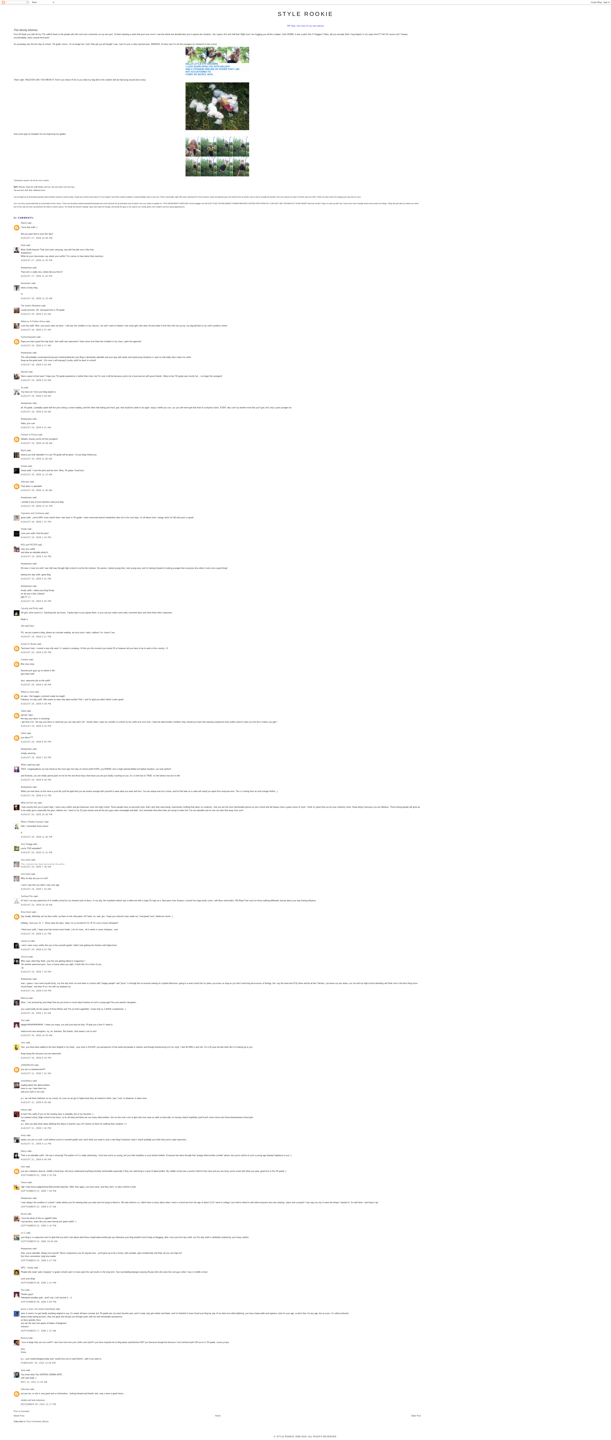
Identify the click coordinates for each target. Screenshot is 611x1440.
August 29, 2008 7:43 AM (36, 889)
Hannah (24, 372)
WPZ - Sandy (27, 1267)
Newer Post (19, 1416)
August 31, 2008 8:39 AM (36, 1102)
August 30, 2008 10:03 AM (36, 1035)
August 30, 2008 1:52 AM (36, 1013)
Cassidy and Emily (29, 608)
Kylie (23, 245)
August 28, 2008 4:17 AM (36, 345)
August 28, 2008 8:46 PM (36, 780)
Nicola (24, 1214)
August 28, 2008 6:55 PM (36, 742)
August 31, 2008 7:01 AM (36, 1073)
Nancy (24, 1151)
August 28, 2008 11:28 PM (36, 837)
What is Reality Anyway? (32, 822)
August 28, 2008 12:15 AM (36, 298)
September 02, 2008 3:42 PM (38, 1225)
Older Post (416, 1416)
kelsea (24, 1110)
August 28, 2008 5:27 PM (36, 636)
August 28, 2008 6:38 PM (36, 684)
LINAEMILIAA (27, 1065)
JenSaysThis (27, 896)
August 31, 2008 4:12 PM (36, 1144)
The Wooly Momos (26, 30)
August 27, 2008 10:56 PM (37, 238)
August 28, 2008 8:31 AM (36, 427)
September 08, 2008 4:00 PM (38, 1302)
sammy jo (25, 941)
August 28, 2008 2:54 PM (36, 556)
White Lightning (28, 765)
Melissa (24, 998)
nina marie (25, 860)
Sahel (23, 711)
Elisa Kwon (26, 912)
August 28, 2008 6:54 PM (36, 726)
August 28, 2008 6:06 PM (36, 652)
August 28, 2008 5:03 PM (36, 601)
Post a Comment (21, 1411)
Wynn (23, 450)
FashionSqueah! (28, 337)
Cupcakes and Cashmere (32, 513)
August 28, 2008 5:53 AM (36, 380)
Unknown (25, 482)
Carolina (24, 659)
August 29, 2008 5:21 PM (36, 934)
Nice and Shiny (19, 203)
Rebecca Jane (27, 692)
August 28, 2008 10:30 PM (37, 814)
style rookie (305, 14)
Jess (23, 1042)
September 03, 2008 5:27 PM (38, 1260)
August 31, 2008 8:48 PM (36, 1159)
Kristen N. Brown (28, 644)
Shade (24, 529)
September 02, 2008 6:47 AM (38, 1207)
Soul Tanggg (26, 844)
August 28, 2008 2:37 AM (36, 330)
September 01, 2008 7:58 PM (38, 1191)
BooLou (24, 1338)
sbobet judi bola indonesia (33, 1400)
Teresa (24, 1182)
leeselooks (26, 283)
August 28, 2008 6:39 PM (36, 704)
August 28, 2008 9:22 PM (36, 795)
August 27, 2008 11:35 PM (36, 260)
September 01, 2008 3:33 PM (38, 1175)
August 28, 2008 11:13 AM (36, 474)
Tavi (23, 1020)
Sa (22, 387)
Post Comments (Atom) (37, 1421)
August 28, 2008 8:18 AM (36, 412)
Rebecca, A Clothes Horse (33, 321)
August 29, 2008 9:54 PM (36, 991)
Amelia (24, 466)
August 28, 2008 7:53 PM (36, 757)
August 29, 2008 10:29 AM (36, 905)
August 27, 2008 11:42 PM (36, 276)
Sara (15, 197)
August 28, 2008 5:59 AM (36, 396)
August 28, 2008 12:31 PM (37, 506)
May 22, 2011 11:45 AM (34, 1382)
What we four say (29, 803)
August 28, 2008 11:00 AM (36, 459)
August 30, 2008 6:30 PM (36, 1058)
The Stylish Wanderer (31, 305)
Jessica (24, 956)
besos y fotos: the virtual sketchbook (38, 1309)
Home (218, 1416)
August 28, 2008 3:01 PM (36, 579)
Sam (23, 1166)
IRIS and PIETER (29, 545)
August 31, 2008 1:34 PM (36, 1128)
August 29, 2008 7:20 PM (36, 972)
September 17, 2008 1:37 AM (38, 1331)
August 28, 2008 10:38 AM (36, 443)
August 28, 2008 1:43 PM (36, 537)
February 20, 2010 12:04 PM (38, 1363)
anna (23, 1370)
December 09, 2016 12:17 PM (38, 1404)
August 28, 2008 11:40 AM (36, 490)
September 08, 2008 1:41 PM (38, 1283)
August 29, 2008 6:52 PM (36, 949)
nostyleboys (26, 1081)
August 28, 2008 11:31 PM (36, 852)
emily (23, 1135)
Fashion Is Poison (29, 434)
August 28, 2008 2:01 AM (36, 314)
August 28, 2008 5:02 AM (36, 364)
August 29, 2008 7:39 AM (36, 867)
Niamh (24, 223)
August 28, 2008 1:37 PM (36, 522)
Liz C (23, 1233)
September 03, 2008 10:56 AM (39, 1241)
